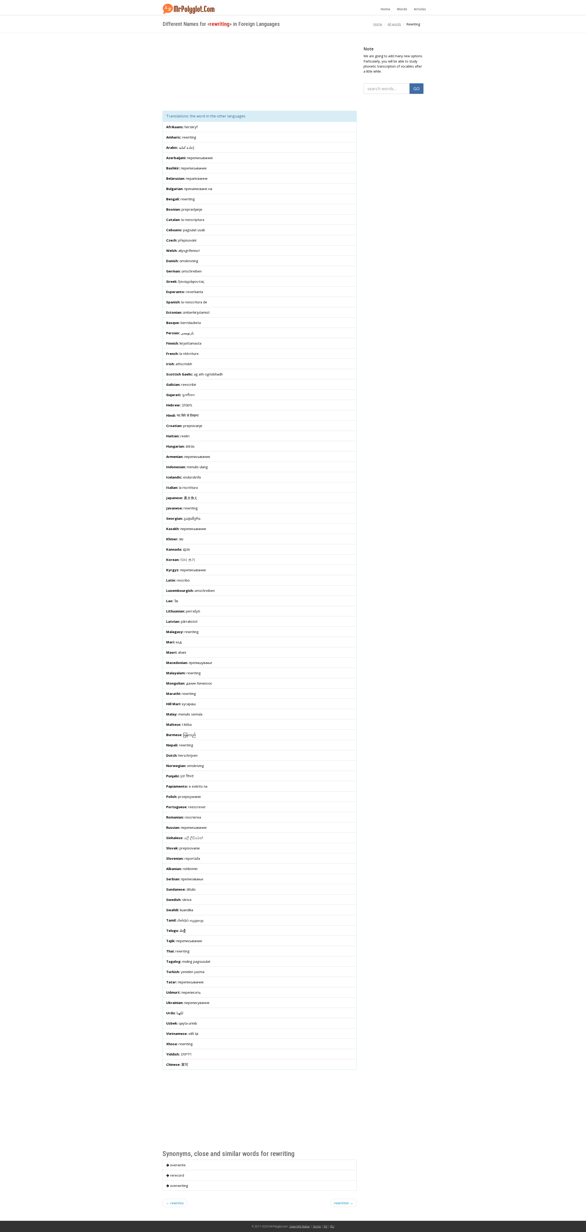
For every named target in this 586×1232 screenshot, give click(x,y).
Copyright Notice (299, 1226)
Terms (317, 1226)
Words (402, 9)
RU (332, 1226)
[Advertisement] (260, 72)
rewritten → (343, 1203)
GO (416, 88)
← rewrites (175, 1203)
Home (385, 9)
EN (325, 1226)
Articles (420, 9)
